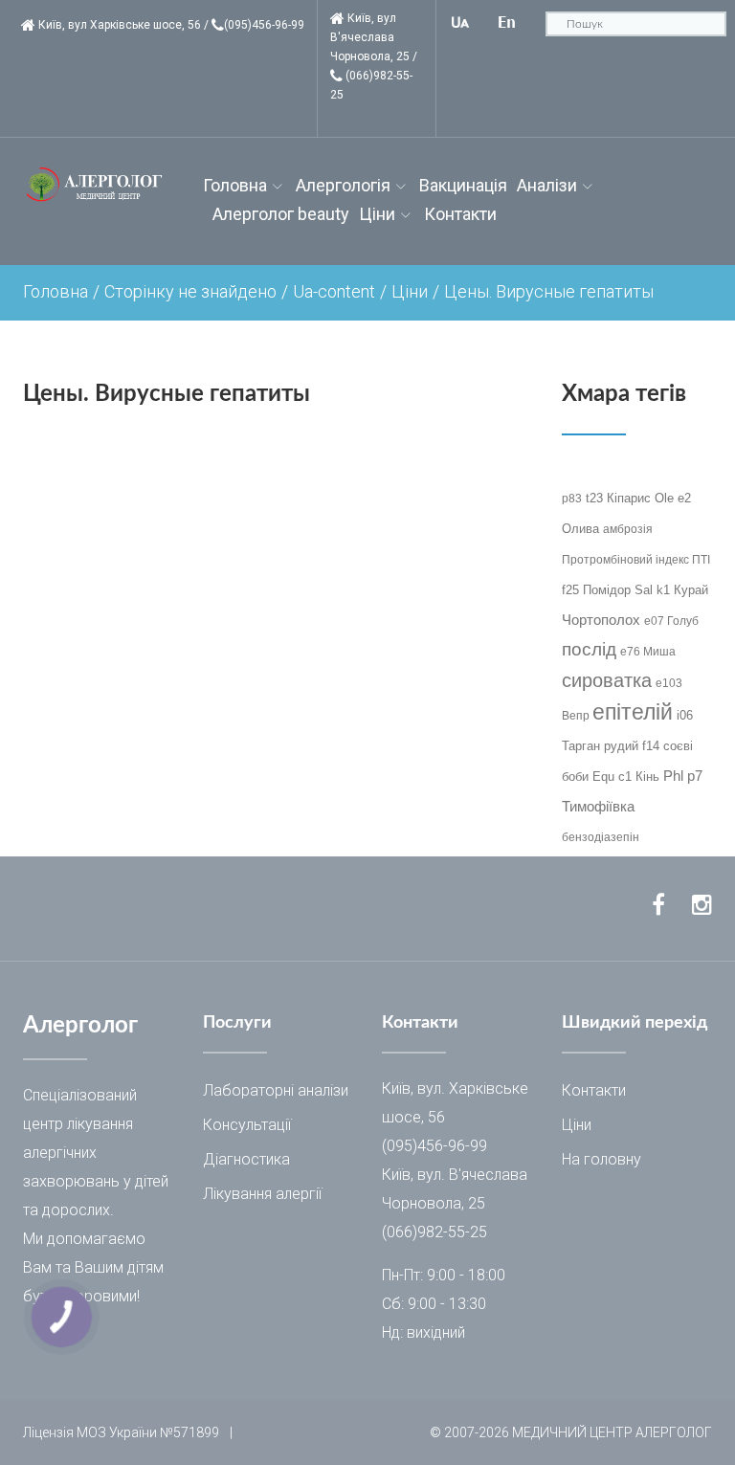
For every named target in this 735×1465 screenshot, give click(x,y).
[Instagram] (702, 905)
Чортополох (601, 619)
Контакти (460, 214)
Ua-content (334, 291)
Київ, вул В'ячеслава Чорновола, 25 (370, 37)
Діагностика (246, 1159)
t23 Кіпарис (618, 498)
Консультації (247, 1125)
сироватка (607, 680)
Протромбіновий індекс (627, 559)
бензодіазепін (600, 837)
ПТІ (701, 559)
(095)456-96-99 (264, 25)
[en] (507, 23)
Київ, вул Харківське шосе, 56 (119, 25)
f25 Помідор (596, 590)
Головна (235, 185)
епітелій (632, 711)
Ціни (377, 214)
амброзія (628, 529)
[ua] (460, 23)
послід (589, 649)
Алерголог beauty (280, 214)
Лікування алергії (262, 1194)
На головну (601, 1159)
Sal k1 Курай (671, 590)
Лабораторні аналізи (275, 1090)
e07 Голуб (671, 621)
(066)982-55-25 (434, 1232)
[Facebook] (658, 905)
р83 (572, 498)
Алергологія (343, 185)
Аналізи (547, 185)
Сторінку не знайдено (190, 291)
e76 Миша (648, 651)
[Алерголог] (98, 184)
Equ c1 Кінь (625, 776)
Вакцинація (463, 185)
